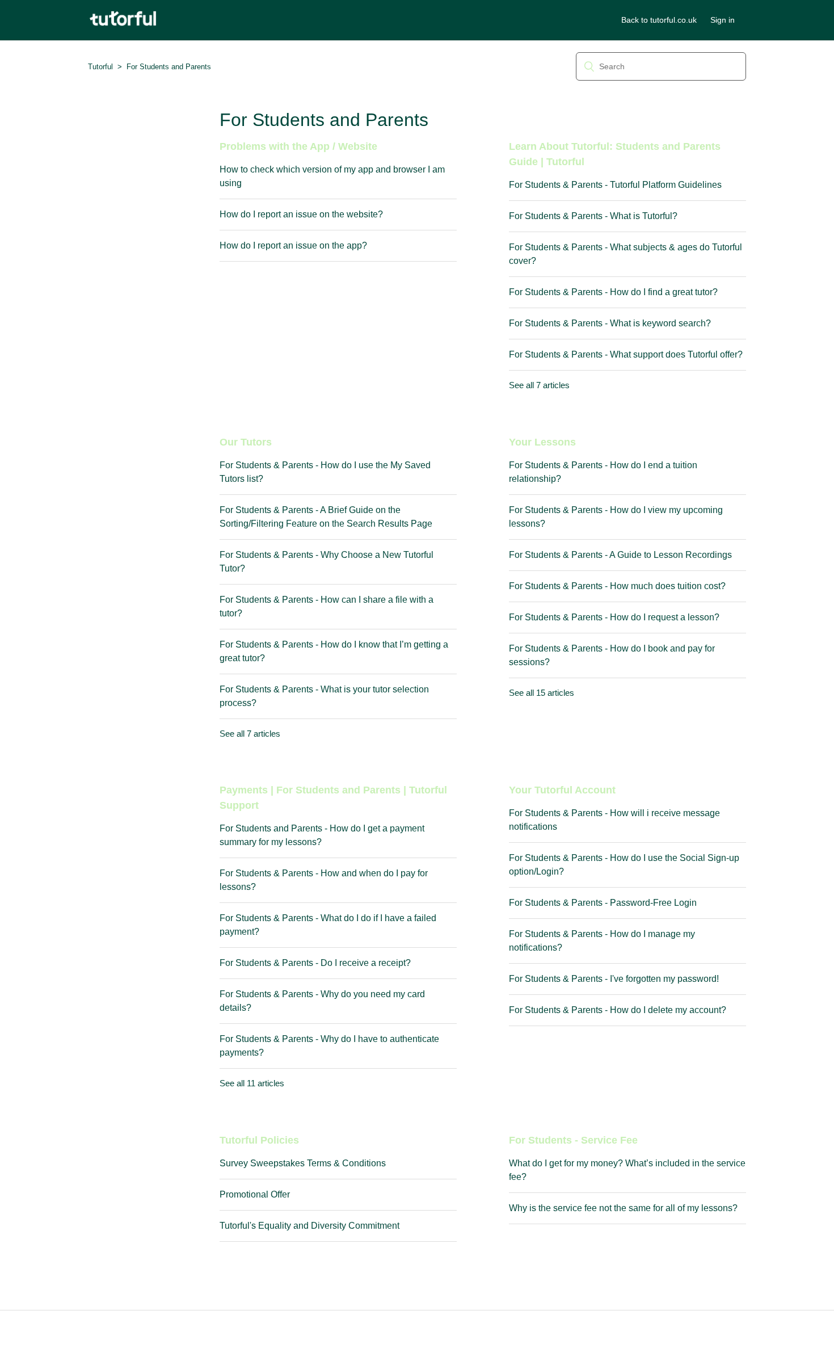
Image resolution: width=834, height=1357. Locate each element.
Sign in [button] (722, 19)
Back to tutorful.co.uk (659, 19)
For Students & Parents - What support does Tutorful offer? (626, 354)
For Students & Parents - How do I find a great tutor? (613, 292)
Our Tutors (246, 442)
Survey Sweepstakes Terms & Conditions (303, 1163)
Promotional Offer (255, 1194)
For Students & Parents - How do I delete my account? (617, 1010)
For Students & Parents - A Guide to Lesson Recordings (620, 555)
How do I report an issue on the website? (301, 214)
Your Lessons (542, 442)
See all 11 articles (252, 1083)
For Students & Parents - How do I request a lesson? (614, 617)
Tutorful (100, 66)
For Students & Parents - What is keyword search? (610, 323)
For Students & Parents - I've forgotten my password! (614, 979)
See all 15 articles (541, 693)
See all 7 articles (539, 385)
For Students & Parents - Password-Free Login (603, 903)
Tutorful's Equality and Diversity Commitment (309, 1225)
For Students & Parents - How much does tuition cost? (617, 586)
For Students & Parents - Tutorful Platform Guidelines (615, 185)
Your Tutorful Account (562, 790)
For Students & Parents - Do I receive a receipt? (315, 963)
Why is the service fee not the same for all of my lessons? (623, 1208)
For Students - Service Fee (573, 1140)
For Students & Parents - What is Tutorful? (593, 216)
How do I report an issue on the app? (293, 245)
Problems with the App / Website (298, 146)
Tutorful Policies (259, 1140)
